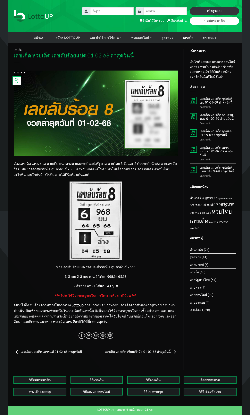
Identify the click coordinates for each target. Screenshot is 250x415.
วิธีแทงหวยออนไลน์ (96, 392)
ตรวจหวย (209, 37)
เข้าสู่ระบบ (214, 11)
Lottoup (78, 305)
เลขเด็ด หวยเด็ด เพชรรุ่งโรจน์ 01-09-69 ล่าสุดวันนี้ (216, 151)
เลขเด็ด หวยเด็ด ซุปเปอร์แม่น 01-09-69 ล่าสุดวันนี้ (217, 169)
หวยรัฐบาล (225, 204)
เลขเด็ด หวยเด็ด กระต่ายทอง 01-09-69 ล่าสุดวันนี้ (217, 117)
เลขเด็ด (188, 37)
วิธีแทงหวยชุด (153, 392)
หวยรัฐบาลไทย (200, 280)
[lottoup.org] (33, 16)
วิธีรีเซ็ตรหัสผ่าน (210, 392)
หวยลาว (194, 212)
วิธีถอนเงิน (153, 380)
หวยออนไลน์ (198, 295)
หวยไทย (222, 211)
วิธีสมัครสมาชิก (40, 380)
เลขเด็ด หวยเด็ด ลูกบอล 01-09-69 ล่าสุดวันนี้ (216, 133)
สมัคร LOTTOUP (67, 37)
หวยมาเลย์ (200, 204)
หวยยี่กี (211, 204)
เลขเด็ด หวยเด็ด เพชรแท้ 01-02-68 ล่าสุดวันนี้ (51, 352)
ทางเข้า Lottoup (40, 392)
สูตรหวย (167, 37)
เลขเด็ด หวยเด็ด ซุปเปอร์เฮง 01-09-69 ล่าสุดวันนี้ (216, 100)
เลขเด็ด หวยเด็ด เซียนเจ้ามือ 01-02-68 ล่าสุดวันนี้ (138, 352)
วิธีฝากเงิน (97, 380)
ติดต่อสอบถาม (210, 380)
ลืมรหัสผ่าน (178, 20)
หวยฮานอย (205, 213)
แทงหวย (213, 222)
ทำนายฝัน (197, 198)
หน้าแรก (40, 37)
